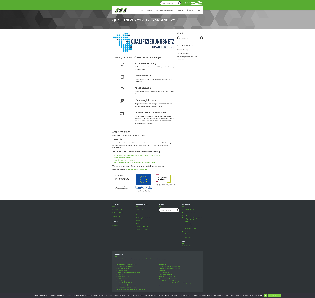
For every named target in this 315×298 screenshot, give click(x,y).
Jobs (198, 10)
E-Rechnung (139, 209)
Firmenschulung (182, 50)
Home (142, 10)
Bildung (149, 10)
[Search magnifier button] (179, 3)
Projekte (180, 10)
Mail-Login (115, 225)
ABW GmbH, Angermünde (122, 158)
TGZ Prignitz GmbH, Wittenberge (124, 160)
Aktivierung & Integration (164, 10)
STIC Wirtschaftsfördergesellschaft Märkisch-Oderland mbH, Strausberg (137, 155)
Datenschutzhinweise (142, 229)
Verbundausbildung (183, 53)
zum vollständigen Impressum (138, 289)
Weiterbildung (116, 216)
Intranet (114, 229)
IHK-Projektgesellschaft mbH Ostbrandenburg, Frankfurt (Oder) (135, 162)
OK (265, 295)
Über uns (190, 10)
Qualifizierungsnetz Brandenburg (136, 170)
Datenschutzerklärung (142, 226)
